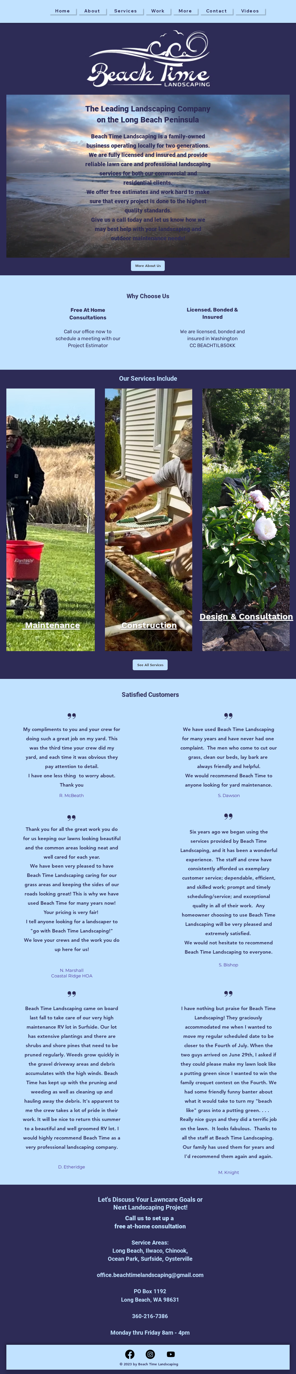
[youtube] (170, 1354)
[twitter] (150, 1354)
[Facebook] (129, 1354)
